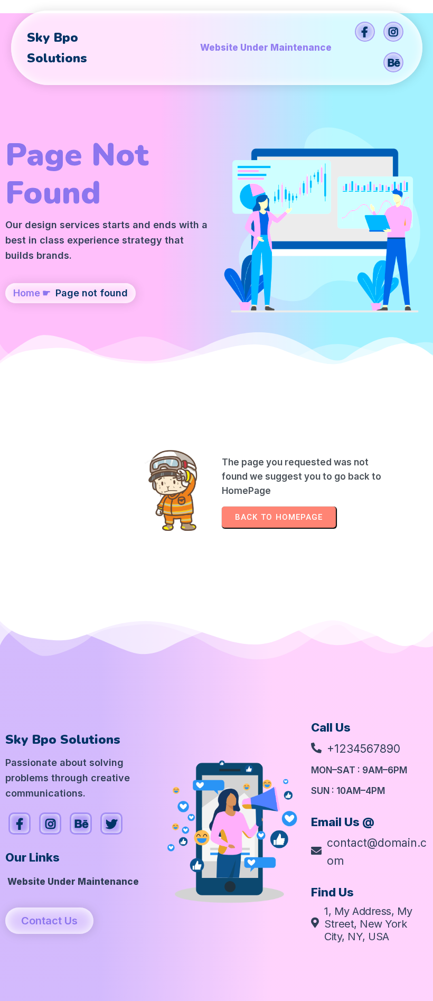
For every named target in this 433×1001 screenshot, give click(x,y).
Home (26, 292)
